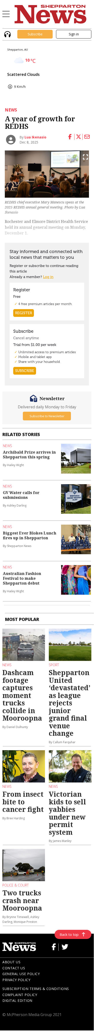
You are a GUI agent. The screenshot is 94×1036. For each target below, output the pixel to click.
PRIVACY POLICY (16, 979)
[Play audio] (6, 33)
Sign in (74, 34)
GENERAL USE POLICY (21, 973)
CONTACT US (13, 968)
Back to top (69, 934)
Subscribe (35, 34)
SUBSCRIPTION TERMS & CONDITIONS (35, 988)
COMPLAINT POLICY (19, 994)
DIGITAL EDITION (17, 1000)
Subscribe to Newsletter (47, 416)
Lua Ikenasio (35, 137)
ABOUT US (11, 962)
